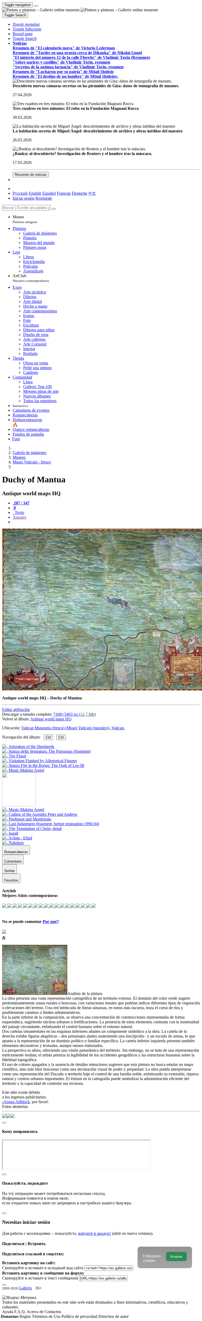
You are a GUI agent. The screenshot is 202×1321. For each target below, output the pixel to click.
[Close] (54, 209)
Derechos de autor (113, 1316)
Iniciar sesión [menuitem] (23, 198)
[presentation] (106, 522)
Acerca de (35, 1311)
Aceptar (176, 1256)
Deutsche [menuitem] (79, 193)
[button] (26, 24)
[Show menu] (36, 6)
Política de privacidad (80, 1316)
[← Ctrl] (23, 770)
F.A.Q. (20, 1311)
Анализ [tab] (19, 517)
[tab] (21, 503)
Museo (25, 219)
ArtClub (31, 278)
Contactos (52, 1311)
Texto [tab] (19, 512)
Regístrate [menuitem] (44, 198)
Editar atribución (16, 709)
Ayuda (8, 1311)
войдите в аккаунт (94, 1233)
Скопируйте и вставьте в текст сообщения (40, 1278)
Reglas (25, 1316)
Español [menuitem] (49, 193)
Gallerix (25, 1288)
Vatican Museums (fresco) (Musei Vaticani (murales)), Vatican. (73, 728)
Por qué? (51, 921)
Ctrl (48, 737)
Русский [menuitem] (20, 193)
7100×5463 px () (74, 714)
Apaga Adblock (16, 1102)
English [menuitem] (35, 193)
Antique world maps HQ (51, 719)
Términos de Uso (47, 1316)
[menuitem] (92, 193)
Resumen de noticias (31, 175)
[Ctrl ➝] (23, 809)
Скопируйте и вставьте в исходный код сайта (42, 1268)
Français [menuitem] (64, 193)
